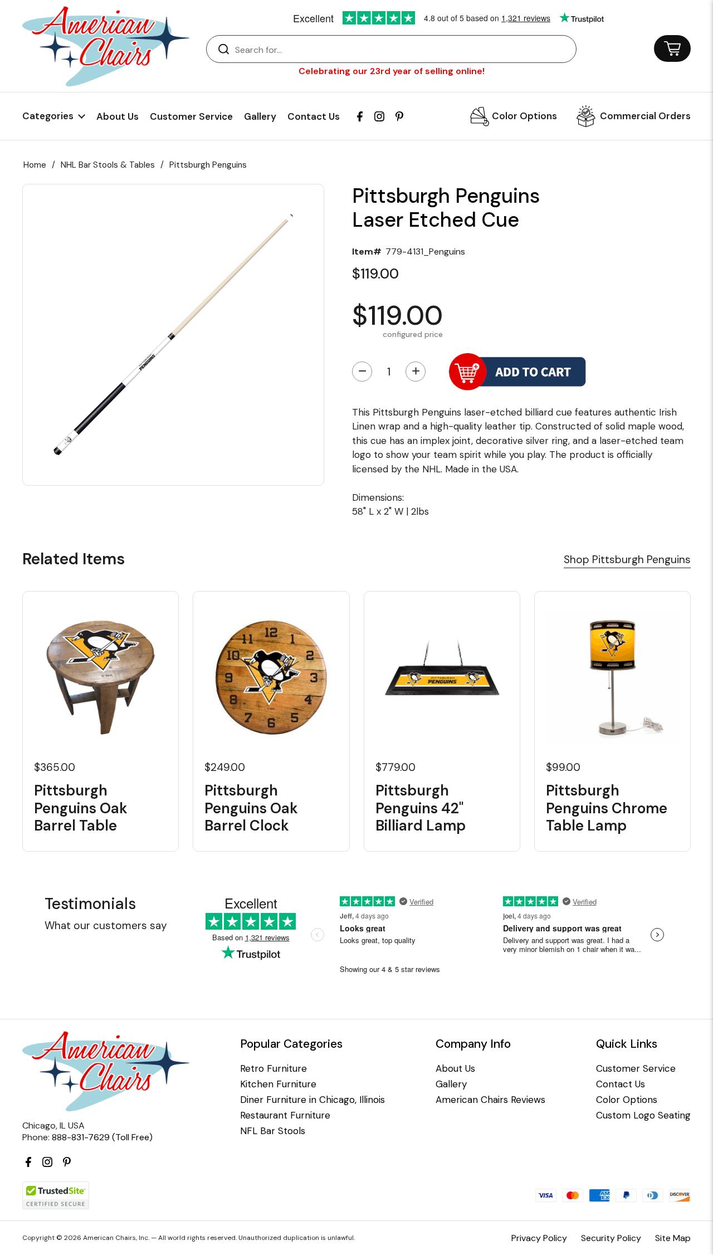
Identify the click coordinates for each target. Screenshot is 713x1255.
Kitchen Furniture (278, 1084)
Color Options (524, 116)
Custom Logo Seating (643, 1115)
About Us (117, 116)
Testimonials (90, 903)
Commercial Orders (645, 116)
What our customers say (106, 925)
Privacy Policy (539, 1238)
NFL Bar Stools (272, 1131)
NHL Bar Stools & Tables (108, 164)
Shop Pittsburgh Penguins (627, 560)
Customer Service (191, 116)
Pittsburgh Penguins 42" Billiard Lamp (420, 808)
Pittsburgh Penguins (208, 164)
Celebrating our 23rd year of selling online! (392, 71)
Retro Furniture (273, 1068)
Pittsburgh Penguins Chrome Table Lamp (606, 808)
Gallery (260, 116)
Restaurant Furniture (285, 1115)
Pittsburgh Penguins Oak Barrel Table (81, 808)
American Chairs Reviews (490, 1100)
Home (34, 164)
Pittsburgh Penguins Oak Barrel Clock (251, 808)
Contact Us (313, 116)
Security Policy (611, 1238)
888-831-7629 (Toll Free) (102, 1137)
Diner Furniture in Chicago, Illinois (312, 1100)
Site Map (673, 1238)
